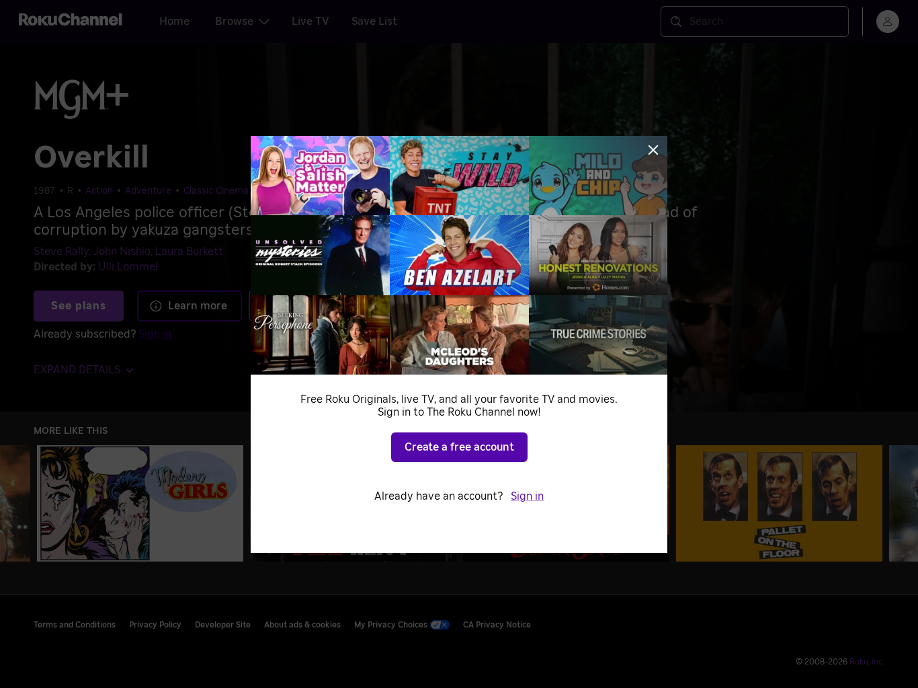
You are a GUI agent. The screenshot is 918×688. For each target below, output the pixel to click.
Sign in (527, 496)
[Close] (653, 150)
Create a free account (459, 447)
